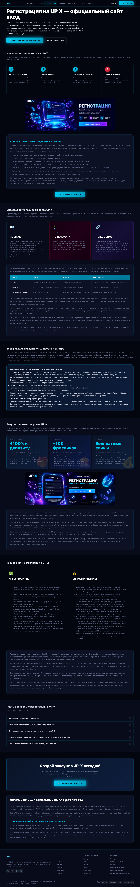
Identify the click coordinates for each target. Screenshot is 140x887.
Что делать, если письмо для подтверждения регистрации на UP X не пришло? (70, 737)
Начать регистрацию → (70, 194)
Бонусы (71, 3)
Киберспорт (87, 870)
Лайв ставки (87, 873)
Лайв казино (61, 862)
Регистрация (50, 3)
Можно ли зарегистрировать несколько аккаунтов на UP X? (70, 744)
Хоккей (85, 864)
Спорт (90, 3)
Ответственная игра (117, 867)
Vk (12, 871)
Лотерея (59, 873)
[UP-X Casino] (8, 3)
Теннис (85, 867)
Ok (21, 871)
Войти (113, 3)
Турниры (81, 3)
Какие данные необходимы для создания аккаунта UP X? (70, 725)
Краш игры (60, 870)
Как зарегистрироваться (118, 859)
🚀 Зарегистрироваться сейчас (25, 40)
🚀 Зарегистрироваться (70, 783)
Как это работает (55, 40)
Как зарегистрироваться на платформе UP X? (70, 718)
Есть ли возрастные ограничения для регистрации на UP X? (70, 731)
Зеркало (62, 3)
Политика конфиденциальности (120, 873)
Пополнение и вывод (117, 862)
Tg (8, 871)
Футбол (85, 862)
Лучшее (30, 3)
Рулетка (59, 864)
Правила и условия (116, 870)
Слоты (39, 3)
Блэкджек (60, 867)
